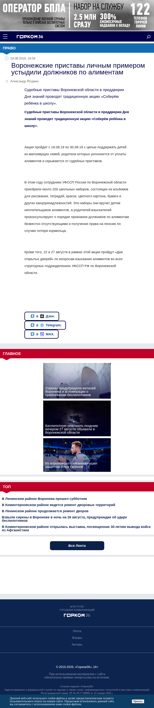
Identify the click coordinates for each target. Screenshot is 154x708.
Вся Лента (77, 546)
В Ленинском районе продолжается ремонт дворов (45, 511)
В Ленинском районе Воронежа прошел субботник (44, 498)
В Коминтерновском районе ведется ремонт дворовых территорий (58, 505)
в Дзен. (45, 316)
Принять (138, 701)
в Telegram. (49, 325)
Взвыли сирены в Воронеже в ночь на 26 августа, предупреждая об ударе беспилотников (64, 519)
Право (9, 48)
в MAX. (45, 334)
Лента (77, 631)
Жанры (77, 637)
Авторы (77, 644)
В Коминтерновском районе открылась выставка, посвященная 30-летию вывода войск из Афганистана (76, 528)
